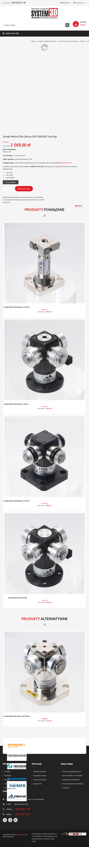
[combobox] (36, 25)
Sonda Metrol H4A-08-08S (17, 598)
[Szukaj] (67, 25)
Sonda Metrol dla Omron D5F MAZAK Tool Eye (20, 716)
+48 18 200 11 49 (18, 3)
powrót (79, 205)
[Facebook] (5, 820)
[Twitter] (10, 820)
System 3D (20, 834)
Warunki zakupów (39, 771)
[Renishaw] (17, 745)
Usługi (7, 780)
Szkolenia (66, 788)
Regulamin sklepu (39, 776)
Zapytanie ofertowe (12, 784)
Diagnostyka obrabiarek (70, 780)
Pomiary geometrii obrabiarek (72, 784)
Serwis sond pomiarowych (71, 771)
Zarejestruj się (80, 2)
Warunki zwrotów (39, 780)
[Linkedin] (15, 820)
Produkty (8, 776)
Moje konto (37, 784)
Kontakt (7, 788)
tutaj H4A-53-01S (66, 163)
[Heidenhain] (17, 755)
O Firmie (7, 771)
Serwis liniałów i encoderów (72, 776)
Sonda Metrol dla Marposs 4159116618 (18, 501)
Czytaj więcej (10, 182)
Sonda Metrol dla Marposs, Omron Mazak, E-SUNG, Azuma (24, 404)
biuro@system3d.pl (21, 804)
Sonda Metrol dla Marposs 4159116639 (18, 307)
